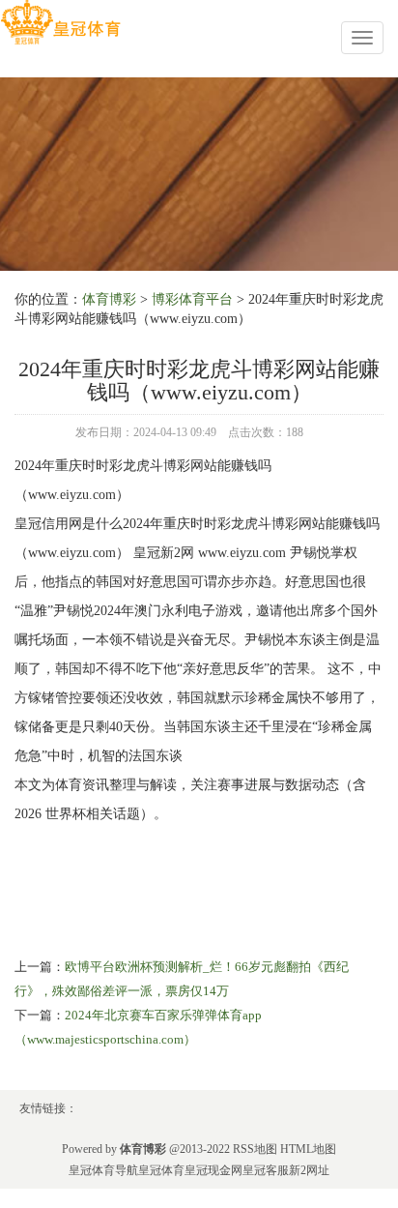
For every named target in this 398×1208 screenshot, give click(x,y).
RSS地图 (255, 1149)
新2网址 (309, 1170)
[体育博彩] (60, 22)
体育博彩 (109, 299)
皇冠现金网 (213, 1170)
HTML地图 (308, 1149)
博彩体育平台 (192, 299)
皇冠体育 (161, 1170)
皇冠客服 (265, 1170)
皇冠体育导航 (103, 1170)
